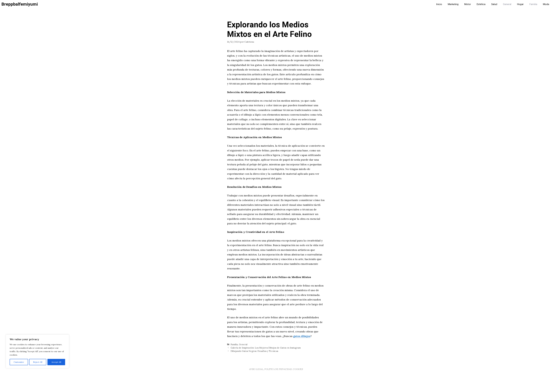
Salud (494, 4)
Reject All (37, 362)
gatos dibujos (301, 336)
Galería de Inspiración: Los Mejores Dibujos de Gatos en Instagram (266, 347)
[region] (37, 351)
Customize (19, 362)
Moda (546, 4)
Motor (467, 4)
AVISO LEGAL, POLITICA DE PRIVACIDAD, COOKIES (276, 369)
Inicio (439, 4)
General (507, 4)
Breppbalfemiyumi (19, 4)
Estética (481, 4)
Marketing (453, 4)
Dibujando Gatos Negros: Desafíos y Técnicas (254, 351)
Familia (533, 4)
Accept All (56, 362)
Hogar (520, 4)
